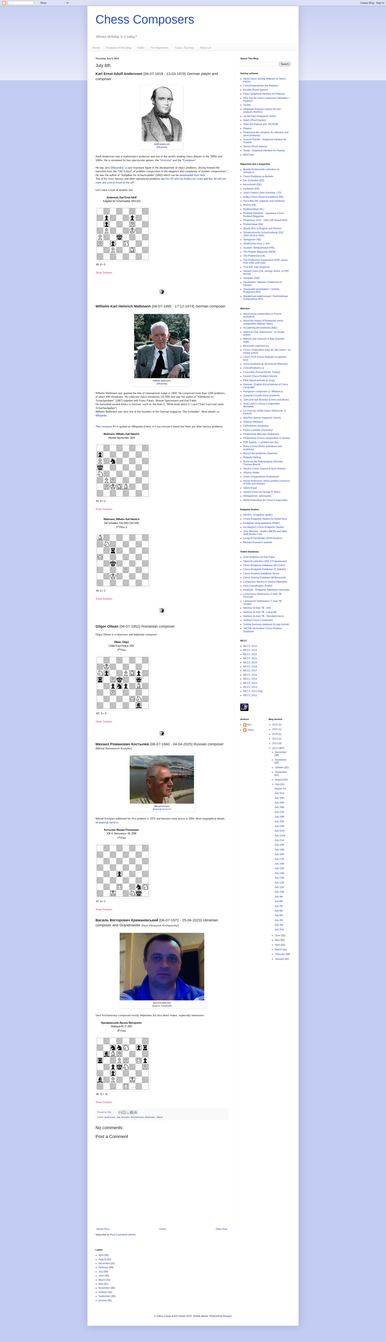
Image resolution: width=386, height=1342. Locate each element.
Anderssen (110, 1117)
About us (205, 47)
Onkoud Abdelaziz (253, 421)
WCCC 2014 (250, 683)
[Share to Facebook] (132, 1112)
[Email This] (120, 1112)
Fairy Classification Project (257, 585)
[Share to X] (128, 1112)
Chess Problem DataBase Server (261, 573)
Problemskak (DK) (253, 224)
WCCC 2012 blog (253, 691)
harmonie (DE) (251, 188)
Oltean (159, 1117)
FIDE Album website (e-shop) (259, 380)
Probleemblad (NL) (253, 209)
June (278, 935)
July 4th (278, 920)
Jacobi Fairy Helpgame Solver (259, 116)
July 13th (279, 877)
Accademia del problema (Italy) (260, 327)
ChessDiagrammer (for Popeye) (260, 85)
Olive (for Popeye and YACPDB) (260, 124)
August (279, 779)
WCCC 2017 (250, 670)
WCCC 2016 (250, 674)
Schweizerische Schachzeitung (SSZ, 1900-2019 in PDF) (263, 234)
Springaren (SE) (252, 239)
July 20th (279, 844)
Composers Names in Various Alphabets (265, 581)
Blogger (227, 1316)
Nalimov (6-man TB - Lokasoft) (259, 612)
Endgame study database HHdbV (261, 523)
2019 (275, 734)
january (103, 1300)
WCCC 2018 (250, 666)
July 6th (278, 910)
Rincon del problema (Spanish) (260, 453)
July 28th (279, 807)
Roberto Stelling (252, 457)
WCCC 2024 (250, 646)
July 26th (279, 816)
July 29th (279, 802)
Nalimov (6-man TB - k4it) (257, 607)
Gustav (247, 104)
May (277, 940)
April (278, 944)
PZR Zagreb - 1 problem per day (260, 442)
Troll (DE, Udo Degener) (256, 267)
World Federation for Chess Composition (265, 500)
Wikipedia (161, 147)
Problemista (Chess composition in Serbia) (266, 438)
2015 (275, 738)
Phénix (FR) (249, 205)
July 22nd (279, 835)
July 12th (279, 882)
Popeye (247, 128)
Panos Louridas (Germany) (258, 430)
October (279, 767)
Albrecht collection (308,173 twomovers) (265, 561)
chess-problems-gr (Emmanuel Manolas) (265, 364)
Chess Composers (144, 19)
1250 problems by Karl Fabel (259, 557)
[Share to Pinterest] (135, 1112)
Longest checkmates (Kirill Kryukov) (262, 538)
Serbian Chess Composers (258, 620)
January (279, 959)
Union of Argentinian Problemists (261, 476)
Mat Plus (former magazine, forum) (262, 417)
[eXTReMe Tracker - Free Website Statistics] (244, 710)
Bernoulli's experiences (256, 345)
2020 (275, 729)
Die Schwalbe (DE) (253, 180)
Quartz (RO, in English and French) (262, 228)
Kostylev (125, 1117)
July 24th (279, 826)
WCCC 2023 (250, 650)
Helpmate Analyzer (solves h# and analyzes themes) (262, 110)
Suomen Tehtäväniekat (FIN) (258, 247)
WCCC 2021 (250, 658)
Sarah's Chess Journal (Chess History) (264, 468)
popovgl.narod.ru (162, 809)
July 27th (279, 812)
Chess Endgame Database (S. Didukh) (264, 569)
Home (96, 47)
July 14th (279, 873)
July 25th (279, 821)
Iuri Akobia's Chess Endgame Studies (263, 527)
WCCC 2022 (250, 654)
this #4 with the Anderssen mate (184, 178)
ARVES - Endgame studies (258, 514)
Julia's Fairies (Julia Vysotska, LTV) (262, 192)
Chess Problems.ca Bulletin (258, 176)
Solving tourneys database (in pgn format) (266, 624)
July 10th (279, 891)
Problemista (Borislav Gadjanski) (261, 434)
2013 (275, 743)
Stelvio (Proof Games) (255, 146)
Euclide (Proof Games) (255, 89)
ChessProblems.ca (253, 368)
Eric (110, 1112)
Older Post (221, 1229)
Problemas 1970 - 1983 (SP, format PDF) (265, 220)
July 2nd (279, 929)
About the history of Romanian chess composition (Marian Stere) (263, 322)
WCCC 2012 (250, 695)
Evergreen (189, 160)
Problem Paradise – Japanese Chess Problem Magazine (263, 214)
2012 (275, 748)
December (280, 752)
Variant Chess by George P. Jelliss (261, 492)
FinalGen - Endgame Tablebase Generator (266, 589)
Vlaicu (250, 729)
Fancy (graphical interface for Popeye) (264, 93)
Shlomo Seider (251, 472)
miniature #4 (108, 426)
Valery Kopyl (250, 488)
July (118, 1117)
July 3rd (278, 924)
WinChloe (248, 154)
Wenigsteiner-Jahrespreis (257, 496)
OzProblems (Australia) (256, 425)
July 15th (279, 868)
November (280, 759)
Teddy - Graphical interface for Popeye (264, 150)
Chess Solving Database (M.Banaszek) (264, 577)
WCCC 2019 (250, 662)
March (278, 949)
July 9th (278, 896)
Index (140, 47)
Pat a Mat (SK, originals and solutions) (264, 201)
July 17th (279, 859)
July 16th (279, 863)
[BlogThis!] (124, 1112)
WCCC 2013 (250, 687)
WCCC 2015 (250, 678)
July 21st (279, 840)
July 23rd (279, 830)
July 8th (278, 901)
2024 (275, 724)
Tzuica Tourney (184, 47)
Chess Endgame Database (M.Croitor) (264, 565)
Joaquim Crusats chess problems (261, 395)
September (281, 772)
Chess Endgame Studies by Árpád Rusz (265, 518)
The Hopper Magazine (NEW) (259, 251)
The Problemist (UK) (254, 255)
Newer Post (102, 1229)
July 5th (278, 915)
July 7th (278, 906)
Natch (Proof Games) (254, 120)
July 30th (279, 798)
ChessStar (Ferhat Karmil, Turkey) (261, 372)
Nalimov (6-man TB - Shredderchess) (263, 616)
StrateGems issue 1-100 (256, 243)
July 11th (279, 887)
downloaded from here (192, 175)
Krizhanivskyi (137, 1117)
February (280, 954)
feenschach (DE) (252, 184)
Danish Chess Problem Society (260, 376)
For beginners (159, 47)
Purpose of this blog (118, 47)
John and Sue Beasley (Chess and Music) (266, 399)
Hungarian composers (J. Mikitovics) (263, 391)
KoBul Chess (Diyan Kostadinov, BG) (263, 197)
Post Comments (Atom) (123, 1234)
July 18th (279, 854)
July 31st (279, 793)
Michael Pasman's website (257, 542)
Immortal (166, 160)
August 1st (280, 788)
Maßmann (150, 1117)
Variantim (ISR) (251, 278)
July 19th (279, 849)
